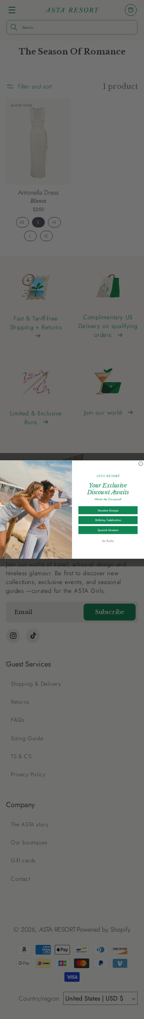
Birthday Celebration (108, 520)
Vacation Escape (108, 510)
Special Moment (108, 530)
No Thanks (108, 540)
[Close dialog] (141, 463)
